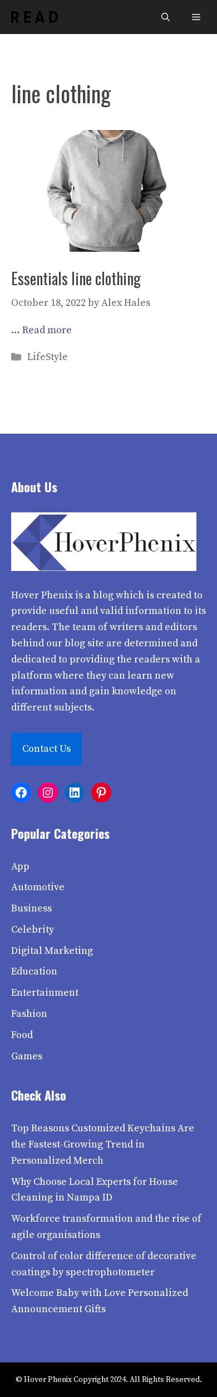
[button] (165, 17)
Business (31, 908)
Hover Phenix (42, 595)
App (20, 866)
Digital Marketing (52, 950)
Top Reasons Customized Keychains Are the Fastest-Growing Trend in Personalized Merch (102, 1144)
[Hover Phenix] (34, 17)
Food (22, 1035)
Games (26, 1056)
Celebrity (32, 929)
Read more (47, 330)
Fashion (29, 1013)
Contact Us (46, 748)
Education (34, 971)
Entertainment (44, 992)
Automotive (38, 887)
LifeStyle (47, 357)
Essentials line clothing (76, 278)
